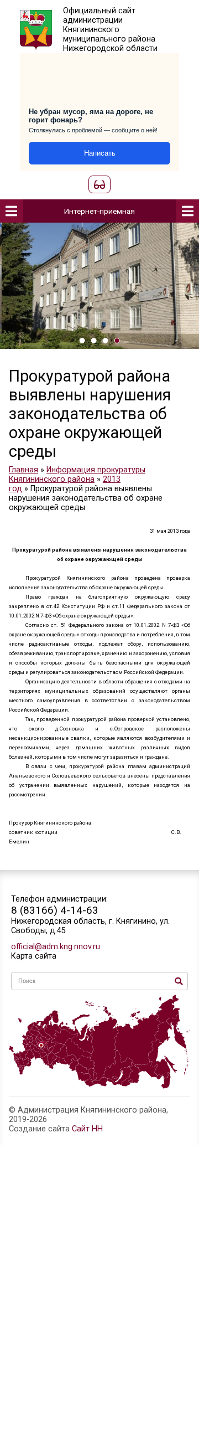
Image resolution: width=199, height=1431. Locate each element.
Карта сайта (33, 956)
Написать (100, 153)
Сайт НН (87, 1129)
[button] (82, 341)
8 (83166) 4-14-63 (54, 910)
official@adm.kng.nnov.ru (55, 946)
